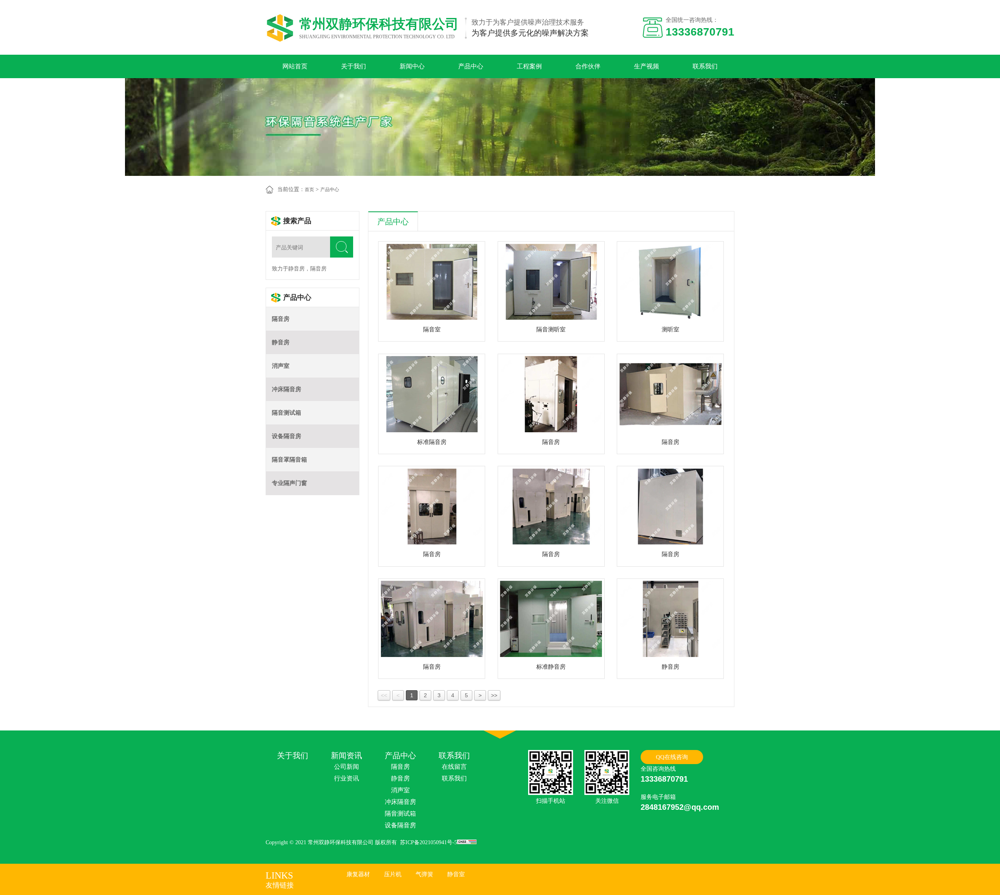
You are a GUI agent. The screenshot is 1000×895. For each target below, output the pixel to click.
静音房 (280, 342)
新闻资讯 (346, 755)
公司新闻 (346, 766)
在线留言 (454, 766)
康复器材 (358, 874)
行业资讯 (346, 778)
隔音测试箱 (286, 413)
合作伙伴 (587, 66)
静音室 (456, 874)
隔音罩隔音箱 (289, 459)
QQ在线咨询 (672, 757)
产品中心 (470, 66)
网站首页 (294, 66)
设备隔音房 (286, 436)
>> (494, 695)
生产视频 (646, 66)
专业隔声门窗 (289, 483)
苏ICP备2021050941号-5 (428, 842)
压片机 (393, 874)
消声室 (280, 366)
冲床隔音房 (286, 389)
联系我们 (705, 66)
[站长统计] (467, 842)
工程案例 (529, 66)
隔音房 (280, 319)
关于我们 (353, 66)
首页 (309, 189)
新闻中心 (412, 66)
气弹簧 (424, 874)
